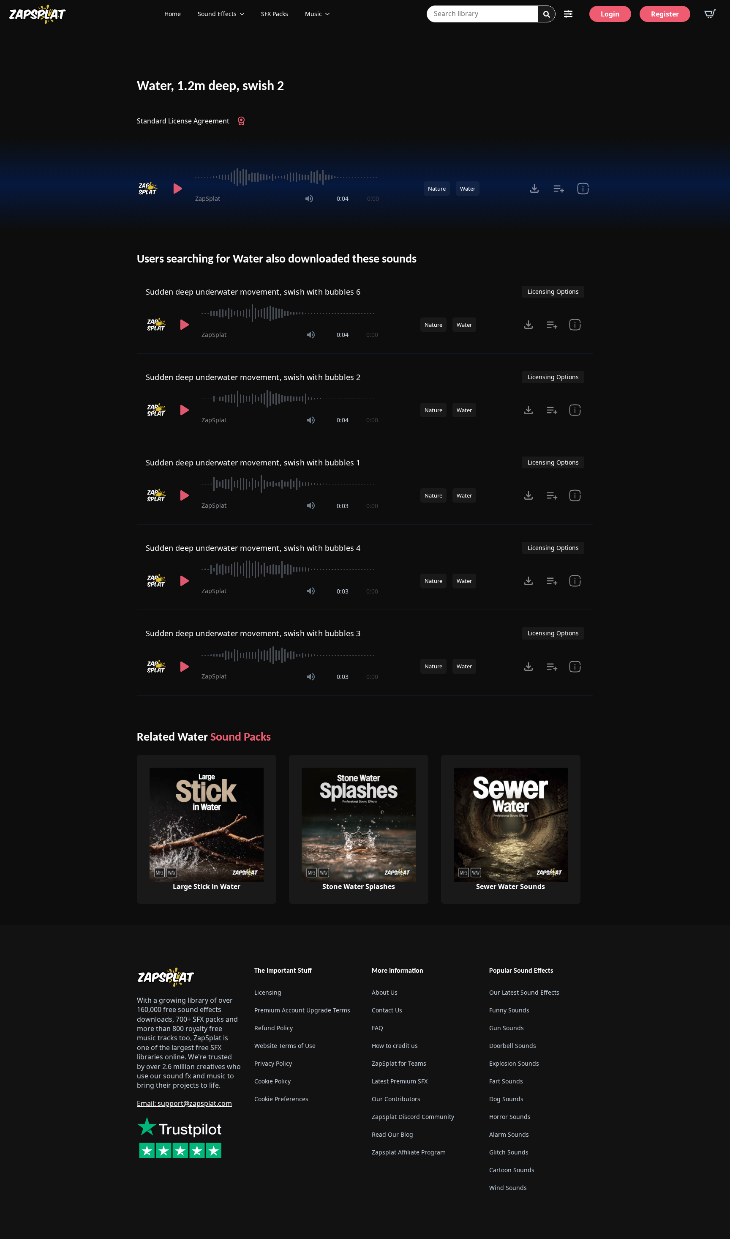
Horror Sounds (510, 1117)
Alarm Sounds (509, 1134)
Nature (437, 188)
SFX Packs (274, 14)
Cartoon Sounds (511, 1170)
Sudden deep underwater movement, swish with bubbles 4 (253, 548)
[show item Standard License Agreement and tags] (583, 188)
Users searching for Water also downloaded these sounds (277, 259)
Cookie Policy (272, 1081)
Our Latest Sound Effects (524, 992)
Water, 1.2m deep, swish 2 (210, 86)
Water (467, 188)
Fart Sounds (506, 1081)
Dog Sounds (506, 1099)
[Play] (177, 188)
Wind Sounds (508, 1188)
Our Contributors (396, 1099)
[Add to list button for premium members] (559, 188)
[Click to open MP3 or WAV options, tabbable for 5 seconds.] (534, 188)
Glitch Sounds (508, 1152)
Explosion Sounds (514, 1063)
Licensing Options (553, 291)
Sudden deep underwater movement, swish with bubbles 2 (253, 377)
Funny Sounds (509, 1010)
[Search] (546, 14)
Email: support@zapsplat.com (184, 1103)
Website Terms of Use (285, 1046)
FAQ (377, 1028)
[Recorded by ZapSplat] (148, 188)
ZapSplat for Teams (399, 1063)
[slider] (287, 177)
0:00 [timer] (373, 198)
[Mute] (309, 198)
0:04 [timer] (343, 198)
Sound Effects (217, 14)
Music (313, 14)
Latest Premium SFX (400, 1081)
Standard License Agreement (183, 121)
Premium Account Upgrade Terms (302, 1010)
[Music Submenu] (330, 14)
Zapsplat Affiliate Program (409, 1152)
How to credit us (395, 1046)
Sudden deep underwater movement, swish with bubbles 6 (253, 292)
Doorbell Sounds (512, 1046)
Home (172, 14)
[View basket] (710, 14)
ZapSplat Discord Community (413, 1117)
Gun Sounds (506, 1028)
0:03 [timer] (343, 506)
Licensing (267, 992)
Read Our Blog (392, 1134)
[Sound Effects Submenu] (245, 14)
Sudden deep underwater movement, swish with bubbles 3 (253, 633)
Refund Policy (273, 1028)
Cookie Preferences (281, 1099)
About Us (385, 992)
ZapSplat (207, 198)
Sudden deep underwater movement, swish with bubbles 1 (253, 462)
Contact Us (387, 1010)
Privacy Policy (273, 1063)
